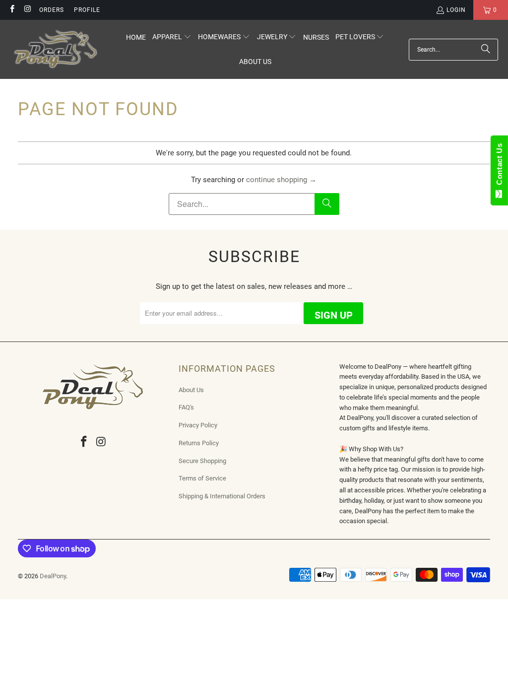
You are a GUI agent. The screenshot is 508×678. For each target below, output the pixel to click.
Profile (87, 9)
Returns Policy (199, 443)
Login (456, 9)
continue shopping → (281, 179)
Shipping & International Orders (222, 496)
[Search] (485, 50)
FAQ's (186, 407)
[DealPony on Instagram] (27, 9)
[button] (171, 37)
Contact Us (499, 166)
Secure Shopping (202, 461)
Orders (51, 9)
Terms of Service (202, 478)
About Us (191, 390)
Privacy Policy (198, 425)
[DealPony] (56, 49)
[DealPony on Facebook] (11, 9)
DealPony (53, 576)
